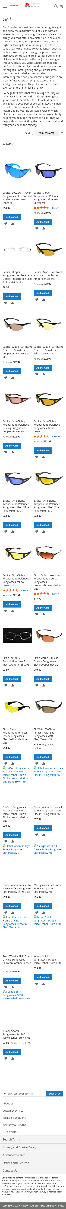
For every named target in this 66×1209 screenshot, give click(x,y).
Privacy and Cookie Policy (19, 1147)
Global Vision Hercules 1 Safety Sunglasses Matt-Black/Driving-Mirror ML (48, 810)
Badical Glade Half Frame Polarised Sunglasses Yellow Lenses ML (48, 350)
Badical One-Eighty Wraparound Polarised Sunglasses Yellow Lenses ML (16, 580)
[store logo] (25, 4)
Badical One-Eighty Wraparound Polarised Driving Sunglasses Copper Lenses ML (16, 426)
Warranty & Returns (14, 1124)
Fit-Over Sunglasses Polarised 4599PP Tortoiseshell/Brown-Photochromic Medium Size (16, 813)
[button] (6, 223)
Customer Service (13, 1110)
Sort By (29, 133)
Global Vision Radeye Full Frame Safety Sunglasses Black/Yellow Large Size (17, 888)
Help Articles (10, 1132)
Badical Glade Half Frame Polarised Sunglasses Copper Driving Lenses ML (17, 352)
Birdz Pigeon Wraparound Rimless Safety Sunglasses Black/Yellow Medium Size (15, 735)
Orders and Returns (16, 1163)
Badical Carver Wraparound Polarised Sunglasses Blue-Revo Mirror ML (47, 197)
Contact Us (10, 1170)
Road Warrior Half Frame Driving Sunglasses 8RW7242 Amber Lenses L (17, 961)
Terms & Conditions (14, 1117)
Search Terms (12, 1139)
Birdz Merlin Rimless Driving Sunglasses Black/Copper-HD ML (46, 661)
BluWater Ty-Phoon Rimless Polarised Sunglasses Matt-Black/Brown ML (45, 734)
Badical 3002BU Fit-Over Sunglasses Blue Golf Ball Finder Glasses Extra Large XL (17, 197)
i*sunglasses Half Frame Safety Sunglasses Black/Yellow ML (48, 888)
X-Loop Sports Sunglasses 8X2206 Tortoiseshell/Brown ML (16, 1034)
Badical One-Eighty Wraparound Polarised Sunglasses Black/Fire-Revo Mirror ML (47, 505)
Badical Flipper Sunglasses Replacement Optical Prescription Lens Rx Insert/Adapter (17, 277)
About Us (8, 1103)
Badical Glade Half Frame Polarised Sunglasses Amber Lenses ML (48, 275)
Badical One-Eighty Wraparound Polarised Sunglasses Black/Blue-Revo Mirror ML (16, 505)
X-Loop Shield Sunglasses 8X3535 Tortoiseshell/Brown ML (47, 959)
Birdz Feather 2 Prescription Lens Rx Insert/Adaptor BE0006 (16, 661)
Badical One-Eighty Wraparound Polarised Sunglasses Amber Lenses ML (47, 426)
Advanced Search (14, 1155)
